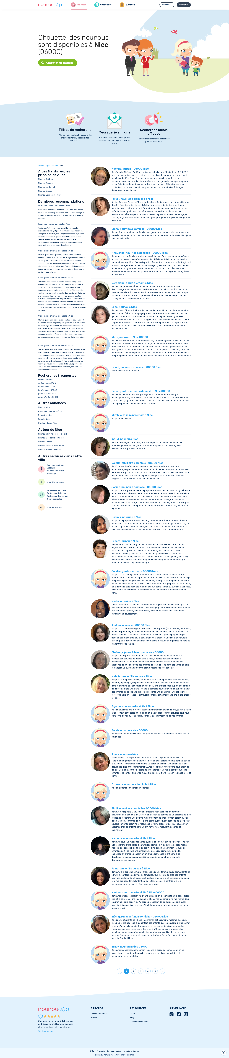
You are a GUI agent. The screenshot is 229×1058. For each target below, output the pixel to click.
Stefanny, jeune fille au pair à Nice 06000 (138, 652)
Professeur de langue (56, 493)
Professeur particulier (57, 490)
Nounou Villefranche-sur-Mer (51, 438)
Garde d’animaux (54, 507)
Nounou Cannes (45, 183)
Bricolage (51, 473)
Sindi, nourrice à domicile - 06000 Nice (136, 808)
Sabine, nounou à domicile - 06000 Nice (137, 487)
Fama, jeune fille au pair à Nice (131, 868)
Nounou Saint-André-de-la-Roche (53, 434)
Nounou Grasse (45, 191)
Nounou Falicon (45, 442)
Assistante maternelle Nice (50, 411)
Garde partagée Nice (47, 423)
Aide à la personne (55, 482)
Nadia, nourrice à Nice (125, 601)
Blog (132, 1017)
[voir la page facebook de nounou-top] (179, 1014)
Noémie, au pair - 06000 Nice (130, 168)
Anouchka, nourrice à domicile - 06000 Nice (140, 252)
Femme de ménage (56, 465)
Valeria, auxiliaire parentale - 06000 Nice (137, 462)
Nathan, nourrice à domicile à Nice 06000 (138, 892)
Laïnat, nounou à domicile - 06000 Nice (136, 367)
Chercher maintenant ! (60, 62)
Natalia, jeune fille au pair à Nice (132, 676)
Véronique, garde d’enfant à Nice (132, 282)
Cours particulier (54, 499)
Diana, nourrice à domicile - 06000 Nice (137, 228)
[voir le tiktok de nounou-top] (171, 1014)
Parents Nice (44, 419)
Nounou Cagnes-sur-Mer (49, 195)
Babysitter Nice (45, 415)
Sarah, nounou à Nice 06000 (130, 730)
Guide (132, 1013)
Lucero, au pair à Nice (125, 541)
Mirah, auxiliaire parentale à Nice (132, 415)
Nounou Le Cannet (46, 187)
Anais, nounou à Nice (125, 754)
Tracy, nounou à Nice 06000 (130, 946)
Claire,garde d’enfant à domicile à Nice (55, 251)
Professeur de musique (57, 496)
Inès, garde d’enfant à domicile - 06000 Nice (140, 916)
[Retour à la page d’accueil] (50, 5)
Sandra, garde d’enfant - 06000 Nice (135, 571)
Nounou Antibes (45, 179)
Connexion (167, 5)
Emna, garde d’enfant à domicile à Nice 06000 (141, 391)
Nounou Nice (44, 407)
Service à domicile (55, 470)
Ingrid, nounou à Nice (125, 439)
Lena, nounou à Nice (124, 306)
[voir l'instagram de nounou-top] (186, 1014)
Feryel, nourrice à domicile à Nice (133, 198)
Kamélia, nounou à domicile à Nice (133, 838)
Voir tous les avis (45, 1031)
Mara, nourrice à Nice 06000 (130, 337)
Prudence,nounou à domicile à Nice (54, 206)
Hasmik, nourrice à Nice (126, 517)
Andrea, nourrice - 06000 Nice (131, 625)
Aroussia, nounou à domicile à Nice (134, 784)
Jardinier (51, 468)
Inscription (183, 5)
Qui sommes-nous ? (100, 1013)
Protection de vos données (109, 1051)
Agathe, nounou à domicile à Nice (133, 706)
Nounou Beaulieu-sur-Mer (49, 449)
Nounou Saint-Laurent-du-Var (51, 445)
